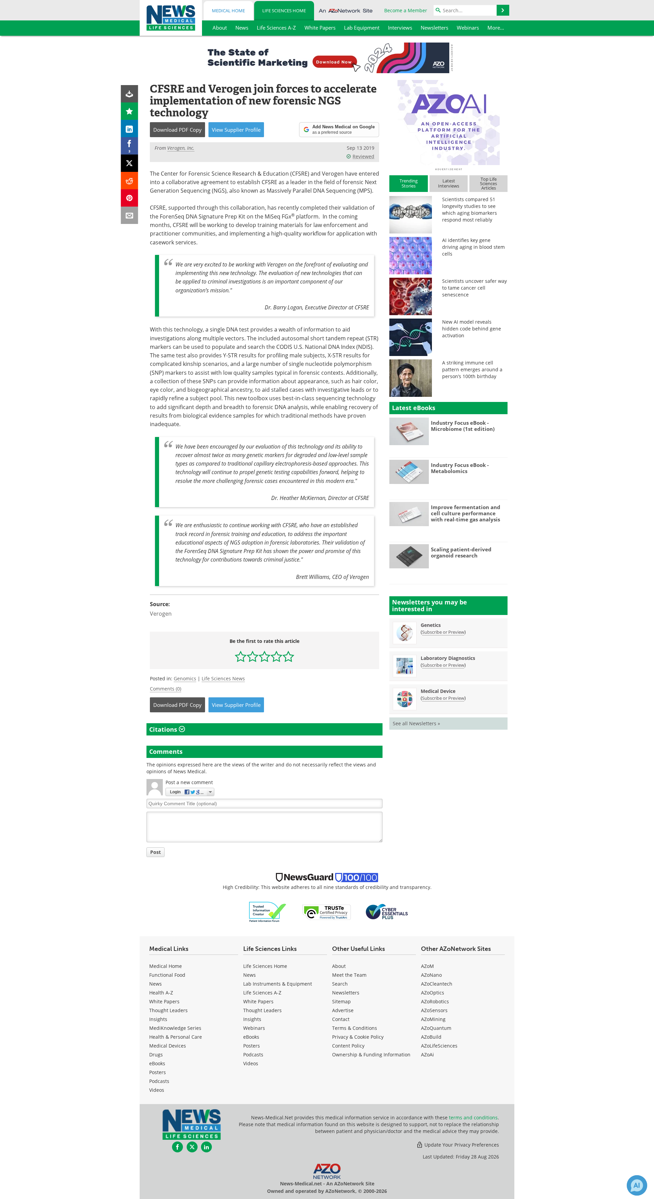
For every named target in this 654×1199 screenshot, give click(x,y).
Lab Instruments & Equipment (277, 984)
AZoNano (431, 975)
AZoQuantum (436, 1028)
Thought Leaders (168, 1010)
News (155, 984)
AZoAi (427, 1054)
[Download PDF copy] (129, 93)
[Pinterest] (129, 198)
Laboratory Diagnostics (448, 658)
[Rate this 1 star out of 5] (241, 656)
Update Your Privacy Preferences (461, 1144)
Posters (157, 1072)
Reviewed (363, 156)
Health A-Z (161, 992)
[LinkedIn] (129, 128)
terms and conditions (473, 1117)
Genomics (185, 678)
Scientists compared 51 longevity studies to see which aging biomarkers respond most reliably (469, 209)
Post (155, 852)
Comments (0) (165, 688)
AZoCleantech (436, 984)
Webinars (254, 1028)
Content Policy (348, 1045)
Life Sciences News (223, 678)
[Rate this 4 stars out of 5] (276, 656)
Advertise (343, 1010)
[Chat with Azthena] (637, 1185)
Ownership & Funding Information (371, 1054)
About (339, 966)
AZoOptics (432, 992)
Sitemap (341, 1001)
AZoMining (433, 1019)
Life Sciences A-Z (262, 992)
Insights (158, 1019)
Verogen (161, 613)
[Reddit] (129, 180)
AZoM (427, 966)
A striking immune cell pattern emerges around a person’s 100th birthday (472, 369)
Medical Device (438, 691)
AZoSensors (434, 1010)
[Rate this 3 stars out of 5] (264, 656)
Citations (164, 729)
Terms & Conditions (354, 1028)
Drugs (156, 1054)
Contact (340, 1019)
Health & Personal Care (175, 1037)
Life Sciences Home (284, 10)
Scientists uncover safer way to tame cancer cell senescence (474, 288)
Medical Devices (167, 1045)
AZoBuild (431, 1037)
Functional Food (167, 975)
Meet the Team (349, 975)
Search (340, 984)
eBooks (157, 1063)
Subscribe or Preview (443, 632)
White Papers (164, 1001)
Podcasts (159, 1081)
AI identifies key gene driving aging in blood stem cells (473, 247)
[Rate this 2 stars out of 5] (253, 656)
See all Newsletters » (416, 723)
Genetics (431, 625)
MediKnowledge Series (175, 1028)
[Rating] (129, 111)
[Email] (129, 215)
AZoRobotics (435, 1001)
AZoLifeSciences (439, 1045)
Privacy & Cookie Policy (358, 1037)
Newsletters (345, 992)
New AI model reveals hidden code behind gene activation (471, 329)
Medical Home (228, 10)
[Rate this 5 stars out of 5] (288, 656)
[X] (129, 163)
